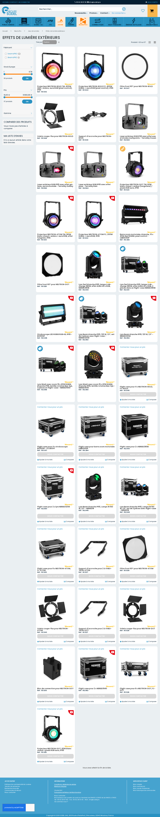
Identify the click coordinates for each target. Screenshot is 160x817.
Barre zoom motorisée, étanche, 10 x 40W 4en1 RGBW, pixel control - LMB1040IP (136, 236)
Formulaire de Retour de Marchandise (67, 792)
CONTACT (13, 2)
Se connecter (118, 13)
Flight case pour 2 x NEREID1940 (93, 688)
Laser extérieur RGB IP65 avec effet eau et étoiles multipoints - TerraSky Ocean (138, 137)
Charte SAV (58, 790)
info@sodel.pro (95, 2)
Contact (104, 13)
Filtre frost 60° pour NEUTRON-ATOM (136, 568)
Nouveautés (80, 13)
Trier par (39, 42)
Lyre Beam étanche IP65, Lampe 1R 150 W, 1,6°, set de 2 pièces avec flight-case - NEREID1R (138, 508)
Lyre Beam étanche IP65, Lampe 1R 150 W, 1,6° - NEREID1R (96, 507)
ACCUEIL (5, 2)
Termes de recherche (12, 786)
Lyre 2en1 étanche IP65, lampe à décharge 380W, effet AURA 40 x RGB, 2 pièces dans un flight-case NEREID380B (138, 286)
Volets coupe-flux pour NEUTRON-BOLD (55, 136)
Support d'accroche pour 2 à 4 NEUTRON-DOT (95, 629)
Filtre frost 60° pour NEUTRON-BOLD (136, 86)
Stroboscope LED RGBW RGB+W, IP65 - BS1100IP (54, 335)
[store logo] (11, 10)
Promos (93, 13)
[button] (152, 2)
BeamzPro (18, 31)
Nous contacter (10, 792)
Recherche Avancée (12, 788)
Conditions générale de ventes (65, 784)
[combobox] (82, 9)
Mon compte (137, 784)
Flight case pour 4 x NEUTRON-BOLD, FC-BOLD (136, 387)
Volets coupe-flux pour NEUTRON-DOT (137, 628)
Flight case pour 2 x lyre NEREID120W (53, 506)
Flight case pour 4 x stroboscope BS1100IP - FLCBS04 (52, 447)
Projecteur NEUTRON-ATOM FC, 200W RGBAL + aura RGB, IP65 (96, 235)
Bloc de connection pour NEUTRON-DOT (55, 688)
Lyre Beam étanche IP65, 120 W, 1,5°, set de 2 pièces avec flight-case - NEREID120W (96, 336)
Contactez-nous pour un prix (132, 347)
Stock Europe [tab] (9, 67)
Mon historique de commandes (144, 790)
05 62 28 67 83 (81, 2)
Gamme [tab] (7, 113)
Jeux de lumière (33, 31)
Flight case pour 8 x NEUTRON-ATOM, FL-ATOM (54, 569)
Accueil (5, 31)
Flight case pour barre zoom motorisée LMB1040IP (97, 447)
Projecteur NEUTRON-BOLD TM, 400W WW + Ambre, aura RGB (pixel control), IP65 (54, 88)
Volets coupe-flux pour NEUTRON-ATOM (52, 629)
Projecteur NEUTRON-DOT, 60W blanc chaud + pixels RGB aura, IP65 (54, 749)
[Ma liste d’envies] (143, 11)
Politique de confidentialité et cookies (18, 784)
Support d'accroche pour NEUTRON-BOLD (95, 137)
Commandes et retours (13, 790)
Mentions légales (60, 786)
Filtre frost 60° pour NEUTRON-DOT (53, 284)
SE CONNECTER (24, 2)
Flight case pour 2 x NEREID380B (134, 446)
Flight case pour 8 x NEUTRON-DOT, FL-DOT (137, 689)
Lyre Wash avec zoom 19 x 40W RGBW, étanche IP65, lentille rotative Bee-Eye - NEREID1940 (97, 386)
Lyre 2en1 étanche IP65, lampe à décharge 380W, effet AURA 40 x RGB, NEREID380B (95, 286)
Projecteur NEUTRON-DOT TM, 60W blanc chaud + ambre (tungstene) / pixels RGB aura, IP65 (136, 186)
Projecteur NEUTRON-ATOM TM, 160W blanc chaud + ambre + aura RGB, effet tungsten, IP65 (55, 236)
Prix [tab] (5, 90)
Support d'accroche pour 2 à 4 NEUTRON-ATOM (95, 569)
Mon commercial (139, 786)
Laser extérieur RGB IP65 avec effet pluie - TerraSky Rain (95, 185)
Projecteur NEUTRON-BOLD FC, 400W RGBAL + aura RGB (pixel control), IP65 (96, 87)
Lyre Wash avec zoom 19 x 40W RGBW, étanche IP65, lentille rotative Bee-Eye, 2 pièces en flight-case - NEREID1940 (55, 386)
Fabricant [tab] (8, 47)
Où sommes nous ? (61, 802)
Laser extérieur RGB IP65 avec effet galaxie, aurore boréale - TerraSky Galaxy (55, 185)
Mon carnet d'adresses (141, 788)
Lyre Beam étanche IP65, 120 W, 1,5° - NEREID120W (136, 335)
